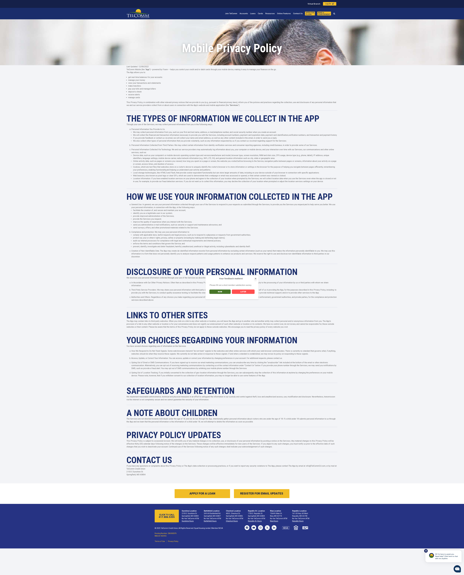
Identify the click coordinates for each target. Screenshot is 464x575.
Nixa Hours (274, 521)
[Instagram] (260, 527)
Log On (328, 4)
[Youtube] (253, 527)
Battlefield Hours (210, 521)
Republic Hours (298, 521)
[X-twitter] (267, 527)
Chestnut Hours (232, 521)
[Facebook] (247, 527)
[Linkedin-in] (274, 527)
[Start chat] (457, 569)
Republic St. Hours (255, 521)
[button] (334, 13)
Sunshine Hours (188, 521)
